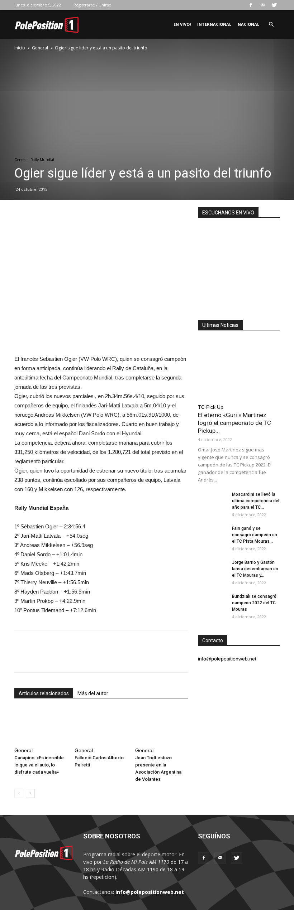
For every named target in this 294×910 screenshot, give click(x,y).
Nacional (248, 24)
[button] (271, 24)
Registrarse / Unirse (92, 5)
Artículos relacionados (44, 693)
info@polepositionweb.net (149, 892)
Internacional (214, 24)
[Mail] (262, 5)
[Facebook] (250, 5)
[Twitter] (274, 5)
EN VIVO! (182, 24)
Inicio (19, 48)
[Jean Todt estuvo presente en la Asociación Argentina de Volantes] (161, 726)
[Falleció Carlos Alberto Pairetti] (101, 726)
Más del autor (92, 693)
